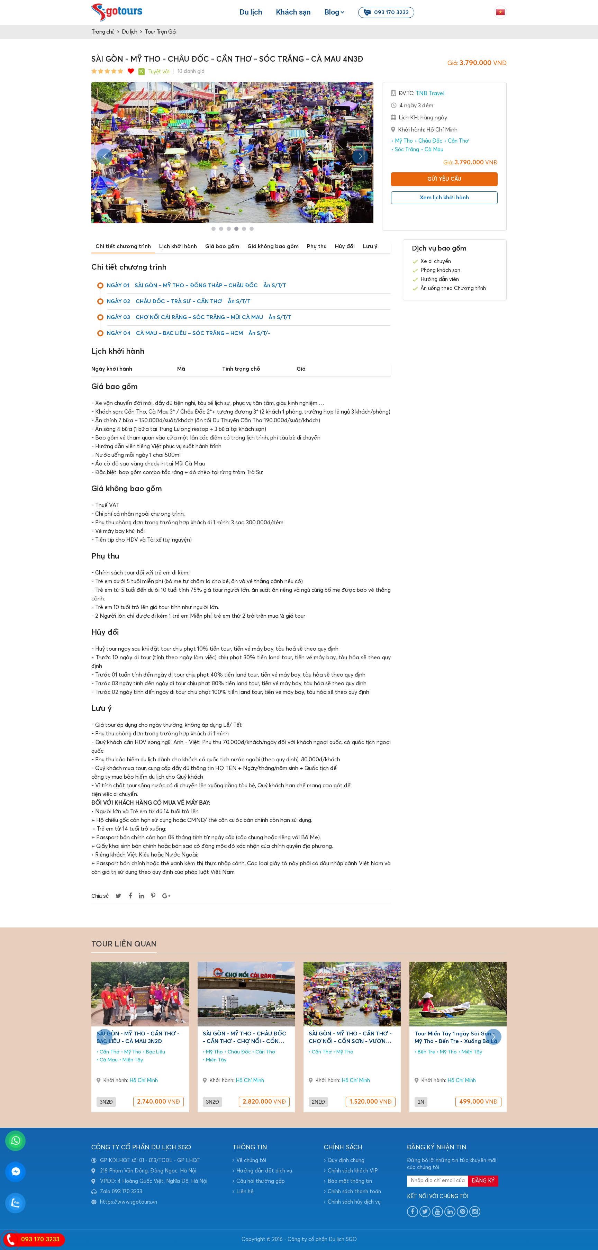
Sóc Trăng (406, 149)
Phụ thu (317, 246)
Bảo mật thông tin (350, 1181)
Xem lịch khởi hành (444, 197)
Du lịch (251, 12)
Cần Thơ (457, 141)
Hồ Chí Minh (143, 1080)
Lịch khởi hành (178, 246)
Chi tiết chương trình (123, 246)
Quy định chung (346, 1160)
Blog (332, 12)
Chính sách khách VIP (353, 1171)
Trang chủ (103, 32)
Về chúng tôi (251, 1160)
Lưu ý (370, 246)
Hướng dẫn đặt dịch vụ (264, 1171)
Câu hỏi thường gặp (260, 1181)
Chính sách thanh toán (354, 1191)
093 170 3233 (391, 12)
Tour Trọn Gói (160, 32)
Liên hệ (245, 1191)
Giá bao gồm (222, 246)
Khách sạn (293, 12)
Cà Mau (433, 149)
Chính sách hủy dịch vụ (354, 1202)
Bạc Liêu (155, 1052)
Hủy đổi (345, 246)
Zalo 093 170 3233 (121, 1191)
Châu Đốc (429, 141)
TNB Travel (430, 93)
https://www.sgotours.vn (128, 1202)
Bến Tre (425, 1052)
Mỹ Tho (403, 141)
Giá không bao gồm (273, 246)
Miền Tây (132, 1060)
